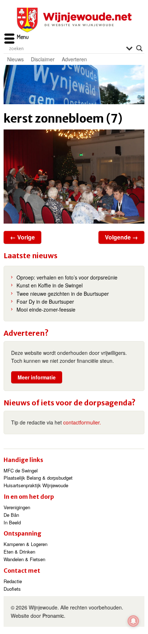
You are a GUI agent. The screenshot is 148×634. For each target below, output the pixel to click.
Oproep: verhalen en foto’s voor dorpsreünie (67, 277)
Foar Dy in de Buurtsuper (45, 301)
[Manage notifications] (133, 621)
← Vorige (22, 237)
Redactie (13, 581)
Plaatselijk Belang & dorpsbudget (38, 477)
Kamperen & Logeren (25, 544)
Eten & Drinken (19, 551)
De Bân (11, 514)
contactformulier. (82, 422)
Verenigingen (17, 507)
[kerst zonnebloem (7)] (74, 176)
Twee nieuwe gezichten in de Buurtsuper (63, 293)
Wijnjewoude (74, 20)
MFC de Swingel (21, 470)
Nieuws (15, 59)
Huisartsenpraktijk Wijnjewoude (36, 485)
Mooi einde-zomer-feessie (46, 309)
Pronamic (53, 615)
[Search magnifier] (139, 48)
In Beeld (12, 522)
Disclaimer (43, 59)
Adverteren (74, 59)
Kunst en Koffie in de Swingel (50, 285)
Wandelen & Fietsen (24, 559)
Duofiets (12, 588)
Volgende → (121, 237)
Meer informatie (37, 377)
